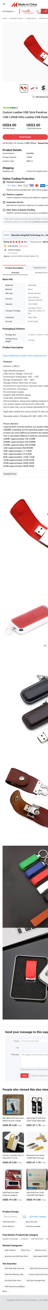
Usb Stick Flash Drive (13, 1280)
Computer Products (16, 18)
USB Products (10, 1250)
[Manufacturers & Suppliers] (24, 4)
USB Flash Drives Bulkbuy (15, 1286)
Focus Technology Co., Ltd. (32, 1300)
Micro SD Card (31, 1222)
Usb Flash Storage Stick (35, 1280)
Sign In (6, 256)
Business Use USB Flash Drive (16, 1256)
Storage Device (31, 18)
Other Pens (25, 1250)
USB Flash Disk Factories (14, 1268)
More (5, 1291)
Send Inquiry (25, 137)
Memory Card (40, 1250)
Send (24, 1075)
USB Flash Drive (9, 1222)
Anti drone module (33, 1226)
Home (5, 18)
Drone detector (8, 1226)
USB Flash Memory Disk (14, 1274)
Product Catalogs (38, 1216)
